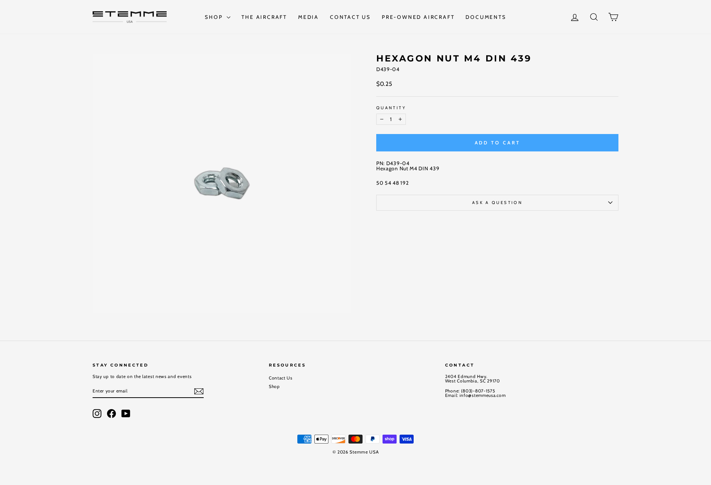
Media (308, 17)
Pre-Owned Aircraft (418, 17)
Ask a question (497, 202)
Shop (215, 17)
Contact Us (350, 17)
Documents (485, 17)
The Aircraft (264, 17)
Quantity (391, 108)
